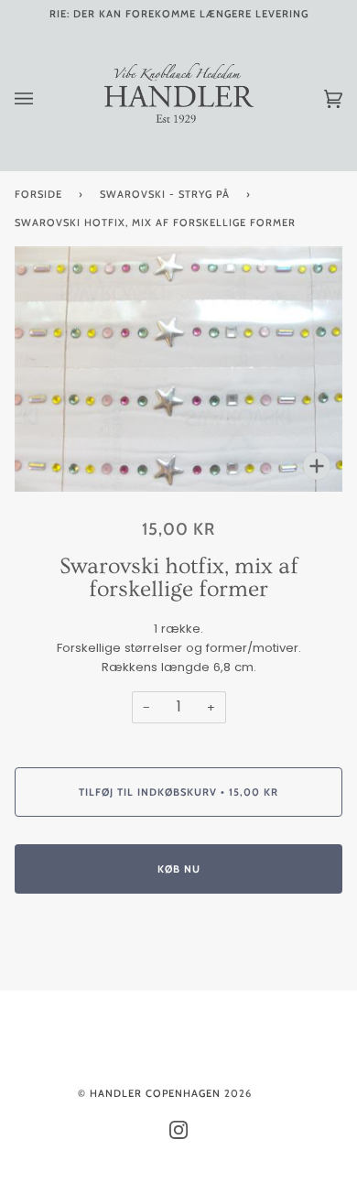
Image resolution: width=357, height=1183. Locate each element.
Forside (38, 194)
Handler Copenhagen (155, 1093)
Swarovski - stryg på (165, 194)
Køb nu (178, 869)
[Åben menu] (42, 98)
